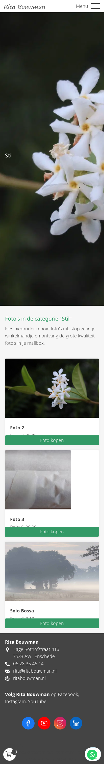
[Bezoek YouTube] (44, 723)
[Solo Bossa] (52, 571)
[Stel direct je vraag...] (93, 754)
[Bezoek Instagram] (60, 723)
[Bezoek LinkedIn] (76, 723)
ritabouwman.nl (29, 678)
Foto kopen (52, 440)
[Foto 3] (38, 479)
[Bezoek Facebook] (28, 723)
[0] (9, 753)
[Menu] (95, 6)
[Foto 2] (52, 388)
